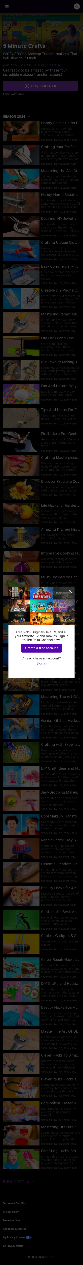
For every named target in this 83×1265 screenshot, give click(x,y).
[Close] (70, 591)
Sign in (42, 663)
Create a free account (41, 648)
